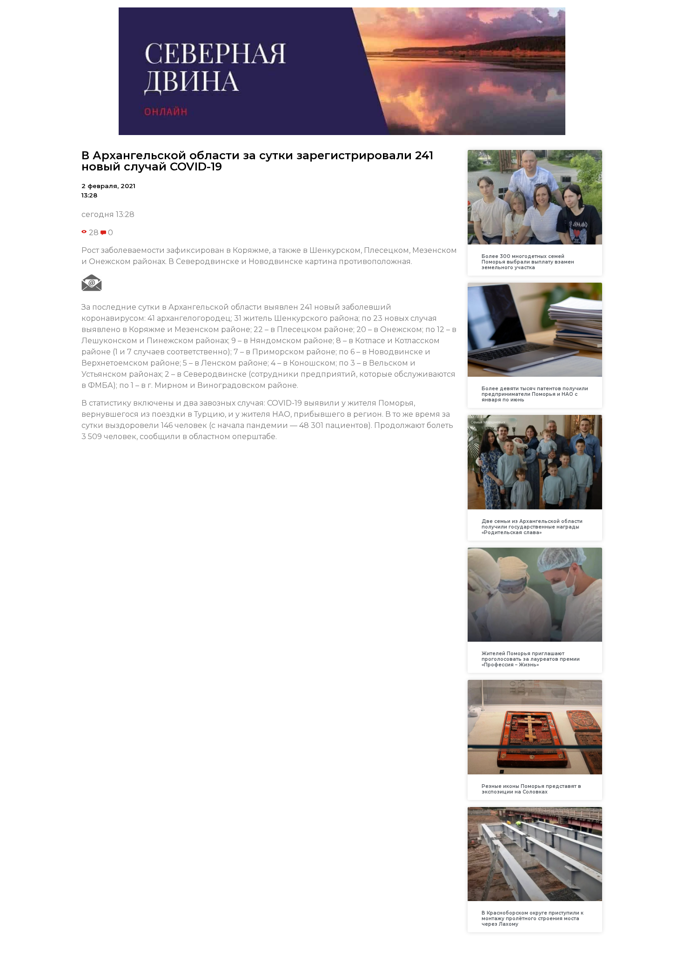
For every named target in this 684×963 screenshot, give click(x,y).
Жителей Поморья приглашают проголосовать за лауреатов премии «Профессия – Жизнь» (531, 659)
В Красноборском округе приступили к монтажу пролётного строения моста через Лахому (532, 918)
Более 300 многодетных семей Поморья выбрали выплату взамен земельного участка (528, 262)
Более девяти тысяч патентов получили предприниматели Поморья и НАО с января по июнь (535, 394)
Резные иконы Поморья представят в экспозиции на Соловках (531, 789)
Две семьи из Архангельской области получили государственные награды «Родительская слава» (532, 527)
